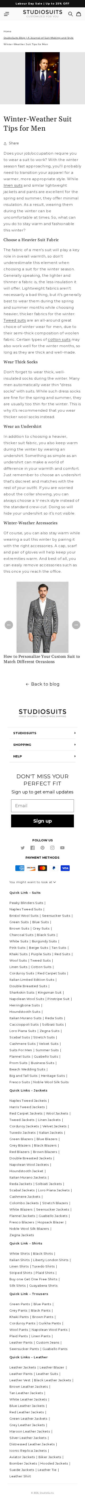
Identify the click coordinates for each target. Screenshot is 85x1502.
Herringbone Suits (24, 1005)
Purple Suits (41, 954)
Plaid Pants (18, 1336)
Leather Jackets (22, 1367)
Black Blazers (45, 1145)
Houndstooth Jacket (26, 1171)
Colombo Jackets (24, 1203)
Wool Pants (18, 1330)
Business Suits (42, 1063)
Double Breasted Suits (28, 986)
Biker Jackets (49, 1457)
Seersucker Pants (24, 1349)
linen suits (13, 185)
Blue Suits (40, 922)
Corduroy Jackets (24, 1126)
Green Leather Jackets (28, 1418)
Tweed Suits (40, 960)
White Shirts (19, 1253)
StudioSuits (47, 1493)
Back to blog (45, 684)
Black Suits (46, 935)
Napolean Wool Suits (26, 999)
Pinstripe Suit (58, 999)
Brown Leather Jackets (28, 1386)
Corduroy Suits (21, 973)
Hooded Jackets (54, 1463)
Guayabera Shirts (43, 1285)
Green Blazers (21, 1139)
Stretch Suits (44, 1037)
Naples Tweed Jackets (28, 1100)
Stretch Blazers (55, 1203)
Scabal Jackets (21, 1190)
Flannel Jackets (22, 1216)
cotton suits (59, 339)
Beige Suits (38, 947)
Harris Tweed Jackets (27, 1107)
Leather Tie (47, 1470)
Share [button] (14, 143)
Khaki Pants (19, 1317)
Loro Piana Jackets (53, 1190)
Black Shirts (43, 1253)
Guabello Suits (46, 1056)
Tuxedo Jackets (22, 1132)
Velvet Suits (48, 1044)
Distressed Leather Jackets (32, 1444)
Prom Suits (18, 1063)
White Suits (18, 941)
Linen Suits (18, 967)
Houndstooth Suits (24, 1012)
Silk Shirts (17, 1285)
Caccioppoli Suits (23, 1024)
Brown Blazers (45, 1152)
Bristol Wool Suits (23, 915)
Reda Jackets (20, 1184)
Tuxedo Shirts (43, 1266)
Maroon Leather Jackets (29, 1431)
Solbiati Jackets (48, 1184)
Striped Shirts (20, 1273)
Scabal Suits (19, 1037)
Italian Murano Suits (25, 1018)
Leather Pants (21, 1342)
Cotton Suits (41, 967)
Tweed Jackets (21, 1120)
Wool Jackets (57, 1113)
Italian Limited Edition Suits (31, 979)
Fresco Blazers (21, 1222)
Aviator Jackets (22, 1457)
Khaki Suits (18, 954)
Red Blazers (19, 1152)
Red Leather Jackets (26, 1412)
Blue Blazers (47, 1139)
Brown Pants (42, 1317)
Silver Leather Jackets (27, 1438)
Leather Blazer (52, 1367)
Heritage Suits (53, 1076)
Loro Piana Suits (22, 1031)
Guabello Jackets (53, 1216)
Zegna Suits (50, 1031)
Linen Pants (41, 1336)
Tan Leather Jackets (26, 1393)
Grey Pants (18, 1310)
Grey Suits (41, 928)
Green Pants (19, 1304)
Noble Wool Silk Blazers (29, 1228)
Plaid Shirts (45, 1273)
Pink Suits (17, 947)
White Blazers (21, 1209)
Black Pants (41, 1310)
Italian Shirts (19, 1260)
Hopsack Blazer (51, 1222)
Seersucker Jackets (52, 1209)
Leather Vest (19, 1380)
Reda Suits (54, 1018)
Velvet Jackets (54, 1126)
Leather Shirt (20, 1476)
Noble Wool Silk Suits (51, 1082)
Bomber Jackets (23, 1463)
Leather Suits (47, 1374)
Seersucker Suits (56, 915)
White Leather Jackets (28, 1399)
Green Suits (19, 922)
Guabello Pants (55, 1349)
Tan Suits (59, 947)
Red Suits (62, 954)
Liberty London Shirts (50, 1260)
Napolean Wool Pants (49, 1330)
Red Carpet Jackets (25, 1113)
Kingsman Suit (50, 992)
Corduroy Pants (22, 1323)
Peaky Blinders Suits (26, 903)
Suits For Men (20, 1050)
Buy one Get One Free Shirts (33, 1279)
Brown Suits (19, 928)
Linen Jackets (49, 1120)
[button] (6, 14)
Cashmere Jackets (24, 1196)
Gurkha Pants (50, 1323)
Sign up (42, 821)
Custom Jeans (47, 1342)
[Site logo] (42, 713)
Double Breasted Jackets (30, 1158)
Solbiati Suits (53, 1024)
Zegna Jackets (21, 1235)
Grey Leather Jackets (27, 1425)
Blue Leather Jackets (27, 1406)
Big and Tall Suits (23, 1076)
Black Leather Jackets (52, 1380)
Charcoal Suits (21, 935)
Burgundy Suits (44, 941)
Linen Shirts (19, 1266)
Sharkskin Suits (21, 992)
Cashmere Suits (22, 1044)
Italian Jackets (51, 1132)
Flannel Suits (19, 1056)
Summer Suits (47, 1050)
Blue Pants (42, 1304)
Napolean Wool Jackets (29, 1164)
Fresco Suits (19, 1082)
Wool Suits (18, 960)
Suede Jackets (21, 1470)
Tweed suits (15, 320)
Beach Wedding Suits (27, 1069)
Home (7, 31)
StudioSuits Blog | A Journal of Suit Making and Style (39, 37)
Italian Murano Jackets (27, 1177)
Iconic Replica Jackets (28, 1450)
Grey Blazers (19, 1145)
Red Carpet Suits (52, 973)
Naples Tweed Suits (25, 909)
